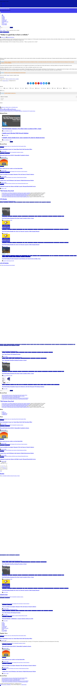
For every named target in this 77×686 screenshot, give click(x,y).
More (3, 22)
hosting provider (30, 229)
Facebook (2, 109)
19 (3, 467)
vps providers (48, 202)
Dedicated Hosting (5, 21)
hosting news (3, 107)
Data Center (4, 20)
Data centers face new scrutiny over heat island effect (11, 168)
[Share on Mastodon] (41, 83)
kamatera (24, 202)
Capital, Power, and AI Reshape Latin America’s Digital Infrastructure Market (17, 180)
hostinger (15, 202)
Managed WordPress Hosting (49, 229)
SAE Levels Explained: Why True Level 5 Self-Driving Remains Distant (14, 195)
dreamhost (28, 344)
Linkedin (14, 109)
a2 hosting (1, 202)
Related (2, 99)
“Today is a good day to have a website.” (12, 78)
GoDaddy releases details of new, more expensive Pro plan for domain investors (23, 137)
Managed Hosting (45, 216)
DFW (24, 229)
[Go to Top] (0, 685)
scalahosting (37, 202)
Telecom (14, 256)
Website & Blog (27, 256)
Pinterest (10, 109)
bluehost (5, 344)
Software (3, 256)
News (51, 255)
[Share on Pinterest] (38, 83)
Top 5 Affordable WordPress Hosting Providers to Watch (14, 360)
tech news (7, 256)
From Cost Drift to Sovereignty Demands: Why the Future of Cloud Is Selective (17, 174)
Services (75, 255)
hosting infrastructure (48, 344)
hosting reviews (8, 107)
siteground (17, 345)
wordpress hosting (43, 358)
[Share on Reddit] (36, 83)
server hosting (13, 345)
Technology (11, 256)
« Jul (1, 471)
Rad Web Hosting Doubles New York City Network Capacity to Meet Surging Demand (20, 231)
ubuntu (40, 202)
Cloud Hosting (7, 153)
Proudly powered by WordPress (5, 684)
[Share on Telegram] (46, 83)
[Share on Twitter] (31, 83)
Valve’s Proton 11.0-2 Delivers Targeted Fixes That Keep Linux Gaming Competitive (16, 192)
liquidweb (27, 202)
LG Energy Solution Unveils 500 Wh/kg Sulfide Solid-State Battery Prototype (15, 194)
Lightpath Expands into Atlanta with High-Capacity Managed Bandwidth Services (18, 186)
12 (3, 466)
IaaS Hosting (39, 216)
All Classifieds (4, 23)
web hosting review (14, 107)
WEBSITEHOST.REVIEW (4, 8)
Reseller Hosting (56, 229)
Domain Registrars (6, 32)
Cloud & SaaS (4, 19)
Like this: (2, 98)
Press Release (50, 216)
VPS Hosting (3, 199)
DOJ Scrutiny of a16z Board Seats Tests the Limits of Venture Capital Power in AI (15, 196)
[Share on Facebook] (28, 83)
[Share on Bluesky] (44, 83)
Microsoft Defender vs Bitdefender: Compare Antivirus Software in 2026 (17, 618)
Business (3, 255)
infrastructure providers (63, 344)
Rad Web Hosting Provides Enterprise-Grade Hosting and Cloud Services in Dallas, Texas (21, 258)
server (10, 345)
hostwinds (53, 344)
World (63, 216)
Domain (4, 30)
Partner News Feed (8, 190)
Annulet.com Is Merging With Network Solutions (15, 133)
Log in (3, 411)
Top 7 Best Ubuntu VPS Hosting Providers (9, 204)
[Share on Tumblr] (49, 83)
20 (4, 467)
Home (3, 16)
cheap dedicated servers (10, 344)
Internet (38, 255)
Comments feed (4, 413)
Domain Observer (5, 80)
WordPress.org (4, 414)
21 (5, 467)
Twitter (3, 3)
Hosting (36, 216)
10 (1, 466)
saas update (72, 255)
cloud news (17, 255)
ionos (74, 344)
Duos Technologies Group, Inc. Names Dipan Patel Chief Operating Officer (16, 149)
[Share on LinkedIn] (33, 83)
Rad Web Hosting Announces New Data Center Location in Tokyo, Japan (21, 128)
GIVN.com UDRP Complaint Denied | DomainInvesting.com (10, 110)
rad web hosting (32, 202)
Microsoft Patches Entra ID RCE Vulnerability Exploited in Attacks (14, 155)
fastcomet (31, 344)
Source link (2, 77)
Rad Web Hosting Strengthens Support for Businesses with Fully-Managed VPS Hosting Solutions (23, 386)
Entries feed (4, 412)
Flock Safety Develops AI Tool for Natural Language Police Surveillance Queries (15, 193)
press (53, 255)
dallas (20, 255)
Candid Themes (23, 684)
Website (3, 18)
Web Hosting (59, 216)
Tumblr (3, 4)
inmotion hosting (19, 202)
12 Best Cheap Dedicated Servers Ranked (9, 347)
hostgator (38, 344)
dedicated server (23, 344)
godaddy (35, 344)
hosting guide (42, 344)
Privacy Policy (4, 24)
